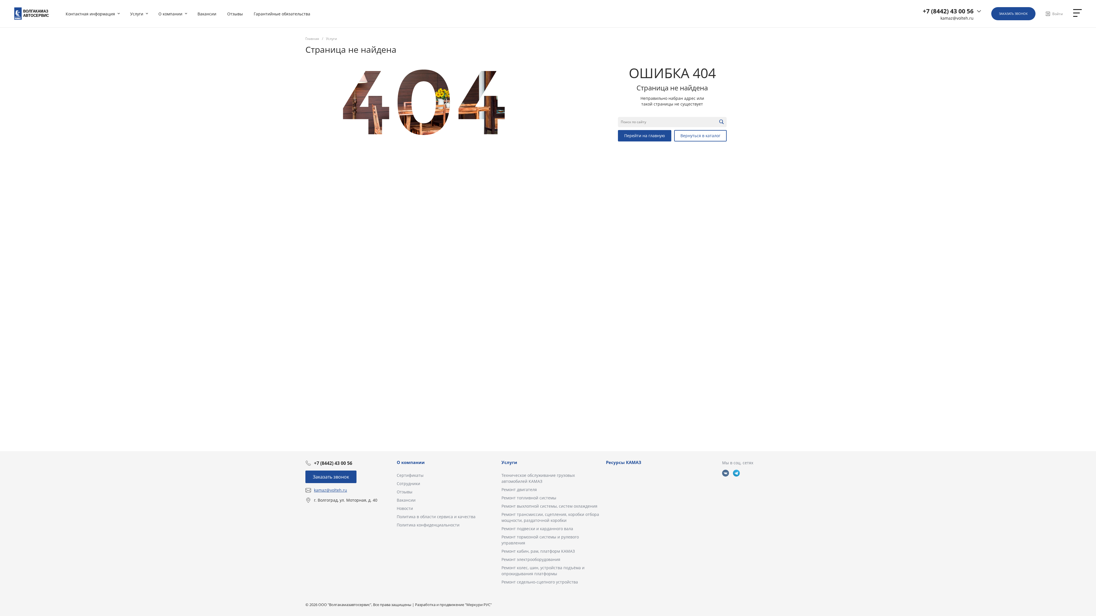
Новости (405, 508)
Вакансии (406, 500)
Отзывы (404, 492)
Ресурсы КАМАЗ (623, 462)
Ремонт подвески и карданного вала (537, 528)
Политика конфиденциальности (428, 525)
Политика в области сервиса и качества (436, 516)
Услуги (509, 462)
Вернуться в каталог (700, 135)
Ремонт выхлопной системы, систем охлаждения (549, 506)
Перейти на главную (644, 135)
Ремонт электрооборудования (530, 559)
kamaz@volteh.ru (957, 18)
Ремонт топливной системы (528, 498)
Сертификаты (410, 475)
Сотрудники (408, 483)
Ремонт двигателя (519, 489)
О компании (411, 462)
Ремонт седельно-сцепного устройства (539, 582)
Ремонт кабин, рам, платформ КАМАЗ (538, 551)
